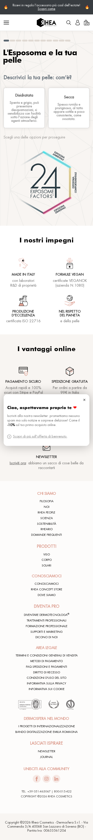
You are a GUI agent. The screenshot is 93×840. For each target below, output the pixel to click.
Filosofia (46, 501)
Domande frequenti (46, 535)
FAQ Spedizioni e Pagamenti (46, 666)
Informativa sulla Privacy (46, 683)
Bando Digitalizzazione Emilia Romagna (46, 732)
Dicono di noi (46, 637)
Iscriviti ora (18, 463)
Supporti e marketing (46, 632)
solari (46, 565)
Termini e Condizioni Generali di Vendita (47, 655)
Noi (46, 507)
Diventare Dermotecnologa (46, 614)
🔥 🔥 (46, 7)
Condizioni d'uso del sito (46, 678)
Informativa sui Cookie (47, 689)
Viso (46, 554)
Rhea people (46, 512)
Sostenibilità (46, 523)
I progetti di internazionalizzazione (46, 726)
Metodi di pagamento (46, 661)
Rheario (47, 529)
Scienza (46, 518)
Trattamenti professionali (46, 620)
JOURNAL (46, 757)
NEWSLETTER (46, 751)
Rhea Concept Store (46, 589)
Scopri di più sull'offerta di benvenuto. (40, 436)
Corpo (47, 560)
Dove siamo (47, 595)
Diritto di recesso (46, 672)
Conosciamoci (47, 583)
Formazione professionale (46, 626)
